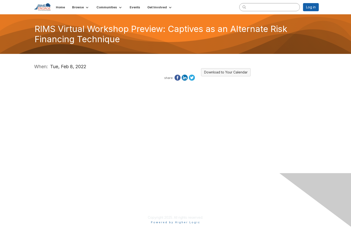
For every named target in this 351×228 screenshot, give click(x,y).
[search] (244, 7)
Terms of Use (234, 203)
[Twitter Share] (192, 77)
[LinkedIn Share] (185, 77)
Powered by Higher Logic (175, 222)
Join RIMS (139, 199)
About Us (230, 199)
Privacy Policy (143, 203)
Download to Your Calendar (226, 72)
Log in (311, 7)
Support (138, 208)
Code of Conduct (145, 213)
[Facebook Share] (178, 77)
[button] (81, 7)
